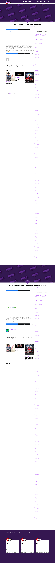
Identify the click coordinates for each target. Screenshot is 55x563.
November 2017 (37, 71)
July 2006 (36, 254)
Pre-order (22, 77)
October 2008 (36, 216)
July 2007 (36, 237)
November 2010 (37, 180)
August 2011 (36, 167)
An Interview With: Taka (9, 83)
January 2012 (36, 160)
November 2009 (37, 197)
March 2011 (36, 174)
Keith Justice (20, 26)
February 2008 (36, 227)
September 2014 (37, 114)
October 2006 (36, 250)
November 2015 (37, 94)
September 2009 (37, 200)
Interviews (37, 1)
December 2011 (37, 161)
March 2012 (36, 157)
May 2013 (36, 137)
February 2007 (36, 244)
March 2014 (36, 123)
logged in (10, 93)
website (33, 26)
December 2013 (37, 127)
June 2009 (36, 204)
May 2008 (36, 223)
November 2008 (37, 214)
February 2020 (36, 50)
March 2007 (36, 243)
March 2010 (36, 191)
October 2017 (36, 73)
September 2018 (37, 57)
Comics (16, 76)
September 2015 (37, 97)
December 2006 (37, 247)
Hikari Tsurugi (17, 287)
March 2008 (36, 226)
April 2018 (36, 64)
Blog (26, 1)
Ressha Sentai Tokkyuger (29, 287)
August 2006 (36, 253)
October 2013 (36, 130)
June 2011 (36, 170)
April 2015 (36, 104)
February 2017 (36, 77)
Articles (7, 81)
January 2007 (36, 246)
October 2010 (36, 181)
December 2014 (37, 110)
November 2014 (37, 111)
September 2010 (37, 183)
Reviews (33, 1)
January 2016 (36, 91)
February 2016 (36, 90)
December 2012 (37, 144)
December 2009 (37, 196)
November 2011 (37, 163)
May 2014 (36, 120)
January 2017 (36, 78)
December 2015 (37, 93)
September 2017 (37, 74)
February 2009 (36, 210)
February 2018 (36, 67)
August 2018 (36, 58)
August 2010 (36, 184)
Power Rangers (19, 77)
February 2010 (36, 193)
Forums (41, 1)
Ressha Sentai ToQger (35, 287)
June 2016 (36, 84)
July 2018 (36, 60)
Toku (26, 84)
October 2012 (36, 147)
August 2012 (36, 150)
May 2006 (36, 257)
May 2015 (36, 103)
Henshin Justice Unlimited (11, 81)
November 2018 (37, 54)
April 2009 (36, 207)
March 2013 (36, 140)
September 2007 (37, 234)
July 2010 (36, 186)
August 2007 (36, 236)
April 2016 (36, 87)
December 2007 (37, 230)
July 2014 (36, 117)
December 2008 (37, 213)
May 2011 (36, 171)
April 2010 (36, 190)
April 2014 (36, 121)
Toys (28, 84)
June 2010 (36, 187)
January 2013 (36, 143)
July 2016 (36, 83)
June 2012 (36, 153)
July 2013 (36, 134)
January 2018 (36, 68)
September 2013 (37, 131)
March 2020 (36, 48)
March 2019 (36, 51)
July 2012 (36, 151)
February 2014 (36, 124)
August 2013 (36, 133)
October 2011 (36, 164)
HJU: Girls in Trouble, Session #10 (39, 43)
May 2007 (36, 240)
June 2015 (36, 101)
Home (23, 1)
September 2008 (37, 217)
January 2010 (36, 194)
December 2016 (37, 80)
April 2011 (36, 173)
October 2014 (36, 113)
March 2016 (36, 349)
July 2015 (36, 100)
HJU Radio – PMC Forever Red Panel (39, 39)
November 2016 (37, 81)
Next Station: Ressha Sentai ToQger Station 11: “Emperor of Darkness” (12, 66)
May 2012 (36, 154)
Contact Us (45, 1)
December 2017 (37, 70)
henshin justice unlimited (26, 26)
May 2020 (36, 47)
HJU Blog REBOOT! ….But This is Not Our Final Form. (27, 24)
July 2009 (36, 203)
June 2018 (36, 61)
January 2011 (36, 177)
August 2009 (36, 201)
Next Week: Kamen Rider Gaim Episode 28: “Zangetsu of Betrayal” (12, 338)
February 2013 (36, 141)
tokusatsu (30, 26)
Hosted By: (27, 555)
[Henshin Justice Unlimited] (8, 3)
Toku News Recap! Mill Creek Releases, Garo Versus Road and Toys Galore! (29, 87)
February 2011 (36, 437)
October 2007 (36, 233)
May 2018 (36, 63)
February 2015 (36, 107)
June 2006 (36, 256)
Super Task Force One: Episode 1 (27, 65)
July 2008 (36, 220)
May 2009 (36, 206)
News (15, 77)
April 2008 (36, 224)
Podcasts (29, 1)
